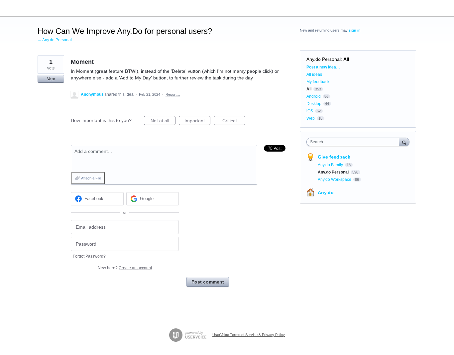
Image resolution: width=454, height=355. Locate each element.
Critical (233, 121)
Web (310, 118)
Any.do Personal (323, 59)
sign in (355, 30)
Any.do (326, 192)
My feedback (317, 81)
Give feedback (334, 157)
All (346, 59)
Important (197, 121)
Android (313, 96)
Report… (173, 94)
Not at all (163, 121)
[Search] (404, 142)
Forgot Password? (89, 256)
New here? (125, 268)
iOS (309, 111)
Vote (51, 79)
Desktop (313, 103)
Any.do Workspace (335, 179)
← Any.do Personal (55, 40)
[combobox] (354, 142)
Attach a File (91, 178)
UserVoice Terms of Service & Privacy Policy (248, 335)
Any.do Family (331, 165)
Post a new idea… (323, 67)
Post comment (207, 282)
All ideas (314, 74)
